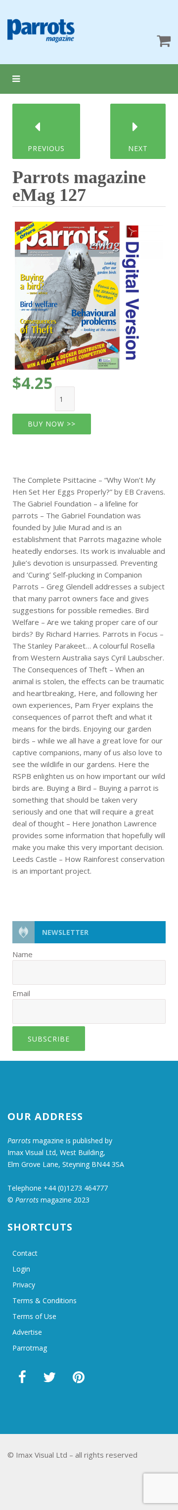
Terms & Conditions (44, 1300)
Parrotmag (29, 1348)
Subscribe (49, 1039)
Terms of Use (34, 1316)
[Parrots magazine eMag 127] (89, 292)
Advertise (27, 1332)
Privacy (23, 1284)
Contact (25, 1253)
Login (21, 1269)
